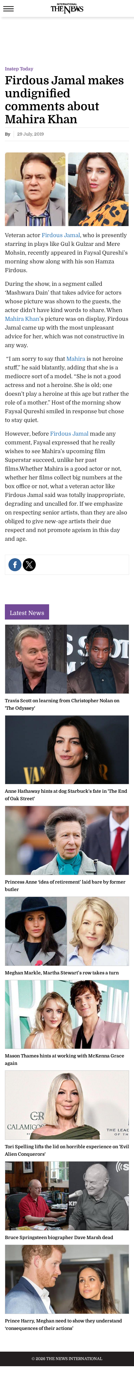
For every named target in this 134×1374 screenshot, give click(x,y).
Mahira (75, 359)
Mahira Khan (22, 319)
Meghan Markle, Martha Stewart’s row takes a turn (62, 972)
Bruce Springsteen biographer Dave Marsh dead (59, 1237)
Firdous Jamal (61, 235)
